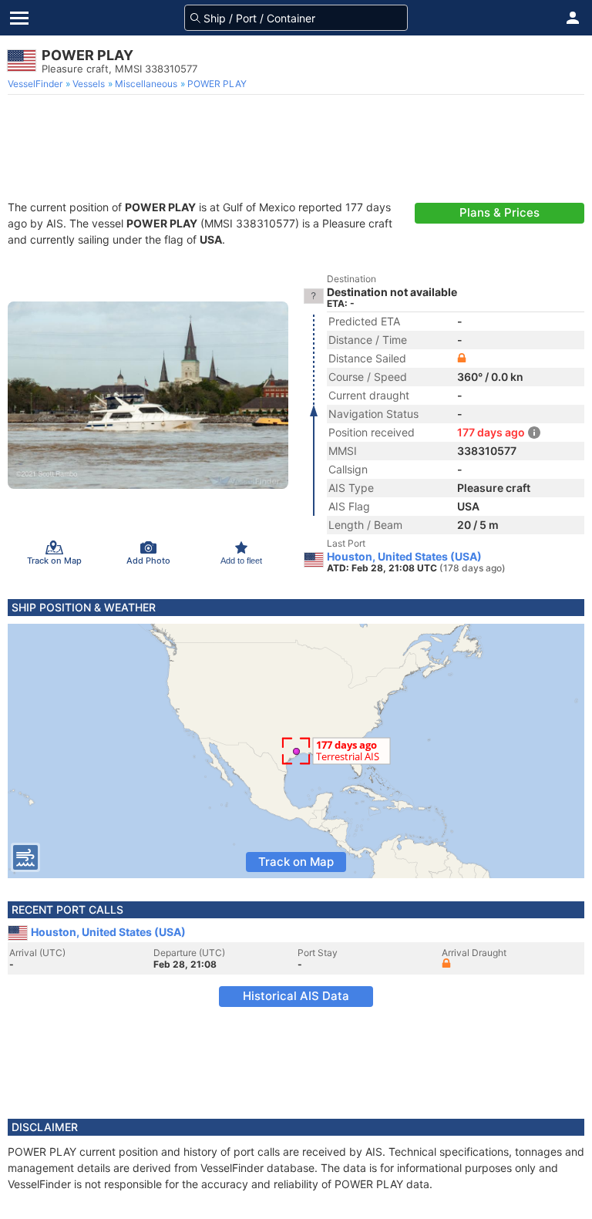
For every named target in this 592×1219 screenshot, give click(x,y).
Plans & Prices (499, 212)
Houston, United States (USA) (404, 557)
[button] (572, 17)
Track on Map (296, 861)
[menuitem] (37, 84)
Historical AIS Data (296, 995)
